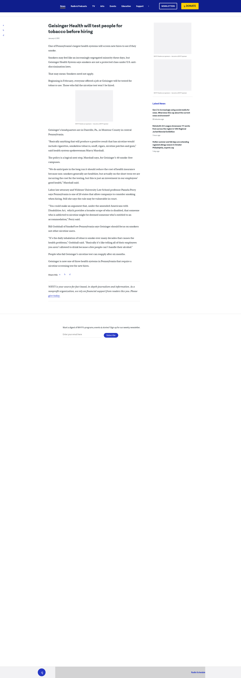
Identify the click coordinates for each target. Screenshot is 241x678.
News (62, 6)
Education (126, 6)
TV (93, 6)
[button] (42, 672)
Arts (102, 6)
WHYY (45, 6)
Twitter (64, 274)
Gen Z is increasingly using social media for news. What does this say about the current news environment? (171, 112)
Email (69, 274)
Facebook (59, 274)
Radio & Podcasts (79, 6)
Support (140, 6)
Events (113, 6)
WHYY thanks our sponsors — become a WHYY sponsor (91, 124)
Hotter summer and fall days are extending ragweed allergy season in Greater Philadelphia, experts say (171, 144)
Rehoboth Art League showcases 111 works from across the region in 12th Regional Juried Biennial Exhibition (171, 128)
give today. (54, 295)
